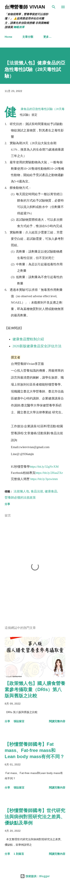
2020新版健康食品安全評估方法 (36, 346)
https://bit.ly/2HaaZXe (49, 472)
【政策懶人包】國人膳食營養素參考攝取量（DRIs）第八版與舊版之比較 (35, 689)
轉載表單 (19, 27)
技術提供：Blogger (37, 876)
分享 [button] (7, 504)
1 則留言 (19, 853)
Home (8, 36)
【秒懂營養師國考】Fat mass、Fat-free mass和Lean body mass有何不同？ (35, 750)
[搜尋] (53, 7)
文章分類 (27, 36)
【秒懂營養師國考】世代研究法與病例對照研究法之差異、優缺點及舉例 (35, 816)
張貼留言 (19, 721)
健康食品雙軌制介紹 (28, 339)
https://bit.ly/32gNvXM (44, 466)
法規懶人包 (21, 491)
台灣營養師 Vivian (25, 6)
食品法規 (37, 491)
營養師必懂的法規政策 (20, 497)
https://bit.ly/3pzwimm (44, 479)
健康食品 (51, 491)
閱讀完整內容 (57, 721)
